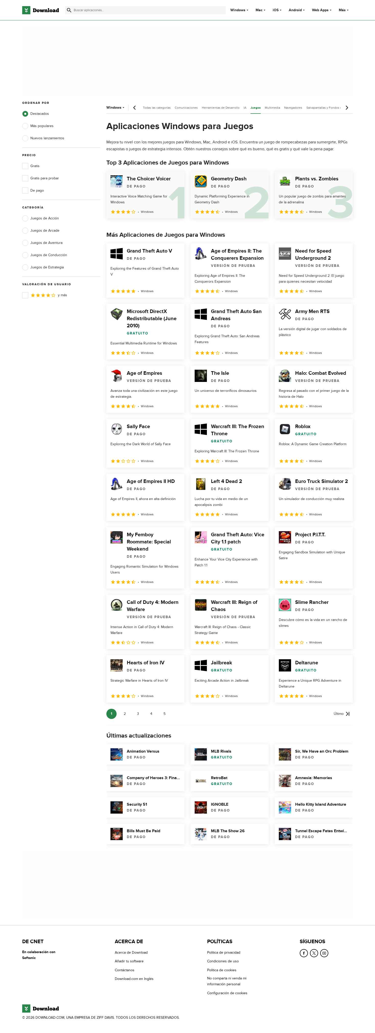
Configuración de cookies (227, 993)
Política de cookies (221, 970)
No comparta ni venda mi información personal (226, 981)
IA (245, 107)
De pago (37, 190)
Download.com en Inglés (134, 979)
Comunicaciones (186, 107)
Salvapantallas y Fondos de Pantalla (330, 107)
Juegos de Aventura (46, 243)
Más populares (42, 126)
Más (342, 10)
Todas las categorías (157, 107)
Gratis (35, 166)
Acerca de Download (131, 952)
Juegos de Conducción (48, 255)
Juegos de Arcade (44, 230)
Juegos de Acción (44, 218)
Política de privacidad (223, 952)
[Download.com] (40, 10)
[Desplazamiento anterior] (135, 108)
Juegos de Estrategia (47, 267)
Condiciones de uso (223, 961)
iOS (276, 10)
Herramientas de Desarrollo (221, 107)
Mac (259, 10)
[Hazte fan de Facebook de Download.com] (304, 953)
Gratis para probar (44, 178)
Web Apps (320, 10)
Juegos (256, 108)
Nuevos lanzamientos (47, 138)
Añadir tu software (129, 961)
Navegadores (293, 107)
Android (295, 10)
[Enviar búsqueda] (69, 10)
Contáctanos (124, 970)
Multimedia (272, 107)
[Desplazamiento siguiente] (347, 108)
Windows (237, 10)
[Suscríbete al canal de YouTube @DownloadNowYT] (324, 953)
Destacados (39, 113)
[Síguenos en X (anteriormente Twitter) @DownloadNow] (314, 953)
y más (62, 295)
